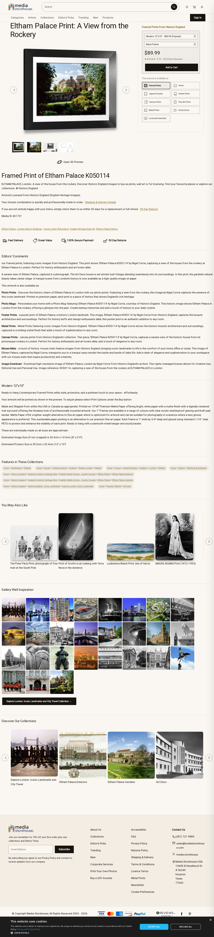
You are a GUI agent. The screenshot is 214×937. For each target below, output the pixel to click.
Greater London (85, 468)
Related (27, 468)
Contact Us (178, 829)
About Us (95, 829)
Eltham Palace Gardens (122, 480)
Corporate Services (101, 864)
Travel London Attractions (56, 229)
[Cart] (194, 6)
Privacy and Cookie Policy (28, 929)
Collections (47, 17)
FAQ (133, 836)
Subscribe (64, 849)
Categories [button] (17, 17)
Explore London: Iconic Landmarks (78, 486)
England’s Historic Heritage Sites (42, 474)
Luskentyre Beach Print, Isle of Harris (128, 563)
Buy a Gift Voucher (101, 878)
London (152, 468)
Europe (47, 468)
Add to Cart (171, 67)
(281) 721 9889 (184, 836)
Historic (181, 468)
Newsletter (137, 885)
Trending (83, 17)
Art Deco (127, 486)
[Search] (174, 7)
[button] (73, 933)
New (95, 17)
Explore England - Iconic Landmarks (44, 486)
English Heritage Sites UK (82, 229)
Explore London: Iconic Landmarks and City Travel (33, 782)
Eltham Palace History (107, 229)
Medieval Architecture (197, 468)
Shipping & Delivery (142, 857)
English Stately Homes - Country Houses (77, 474)
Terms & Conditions (142, 864)
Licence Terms (139, 871)
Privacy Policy (139, 843)
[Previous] (13, 90)
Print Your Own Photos (103, 871)
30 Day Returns (149, 209)
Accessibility (138, 829)
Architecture (16, 468)
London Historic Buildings (29, 229)
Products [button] (108, 17)
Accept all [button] (154, 926)
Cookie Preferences (142, 891)
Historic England (18, 474)
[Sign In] (201, 6)
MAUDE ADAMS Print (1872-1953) (175, 563)
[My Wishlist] (186, 6)
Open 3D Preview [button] (73, 161)
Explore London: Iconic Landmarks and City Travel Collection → (39, 701)
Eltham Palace (9, 229)
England (72, 468)
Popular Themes (114, 486)
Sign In (197, 17)
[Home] (23, 6)
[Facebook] (181, 915)
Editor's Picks (66, 17)
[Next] (126, 90)
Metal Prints (138, 878)
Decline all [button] (185, 926)
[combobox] (106, 7)
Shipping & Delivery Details (100, 202)
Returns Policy (139, 850)
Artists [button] (32, 17)
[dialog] (107, 927)
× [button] (210, 920)
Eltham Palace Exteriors (122, 474)
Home (6, 468)
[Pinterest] (189, 915)
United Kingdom (59, 468)
